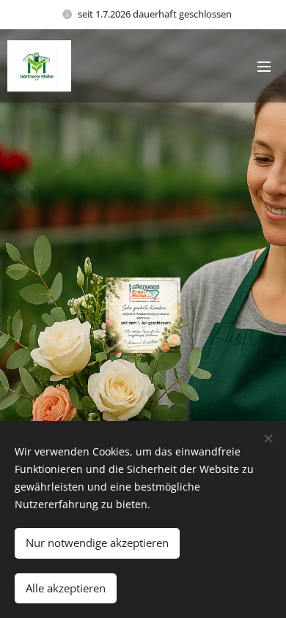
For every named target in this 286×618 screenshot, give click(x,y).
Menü (264, 66)
